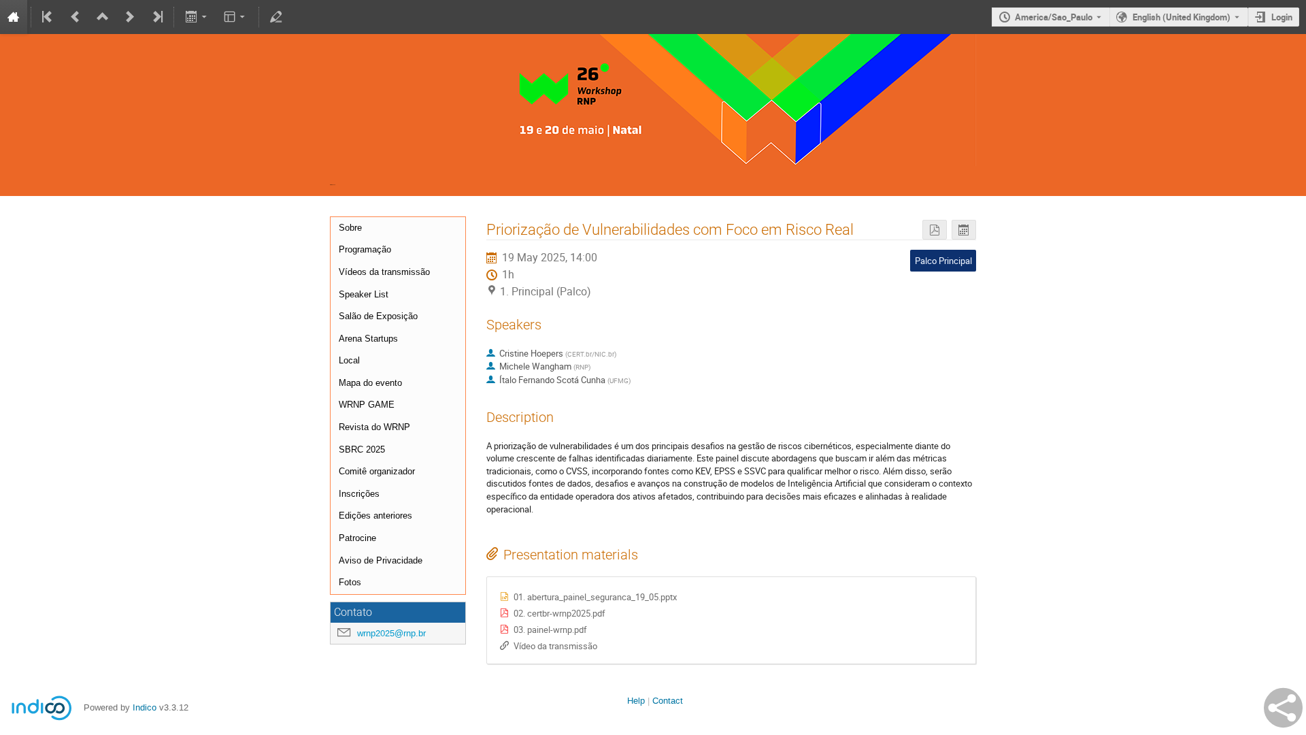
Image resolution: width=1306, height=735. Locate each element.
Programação (365, 249)
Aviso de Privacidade (380, 560)
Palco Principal (943, 261)
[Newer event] (130, 17)
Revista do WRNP (374, 427)
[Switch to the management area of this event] (276, 17)
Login (1281, 17)
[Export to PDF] (934, 230)
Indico (144, 707)
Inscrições (359, 494)
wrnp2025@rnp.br (391, 633)
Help (636, 700)
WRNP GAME (367, 404)
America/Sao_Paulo (1053, 17)
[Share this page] (1283, 707)
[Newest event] (156, 17)
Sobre (350, 228)
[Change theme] (235, 17)
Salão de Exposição (378, 316)
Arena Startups (368, 338)
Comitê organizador (377, 471)
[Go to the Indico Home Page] (13, 17)
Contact (667, 700)
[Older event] (75, 17)
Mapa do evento (370, 383)
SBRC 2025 (362, 449)
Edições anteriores (375, 515)
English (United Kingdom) (1181, 17)
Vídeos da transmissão (384, 272)
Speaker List (363, 294)
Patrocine (357, 538)
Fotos (350, 582)
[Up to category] (102, 17)
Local (349, 360)
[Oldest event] (48, 17)
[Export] (197, 17)
